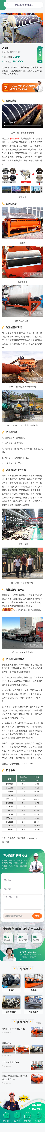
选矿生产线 (14, 138)
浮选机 (33, 990)
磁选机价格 (6, 1042)
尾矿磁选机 (33, 1012)
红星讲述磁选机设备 (10, 1062)
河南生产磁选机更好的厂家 (13, 1028)
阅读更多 (39, 1022)
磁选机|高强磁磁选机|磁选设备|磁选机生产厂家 (15, 1078)
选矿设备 (22, 5)
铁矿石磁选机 (11, 1012)
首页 (16, 5)
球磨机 (11, 990)
